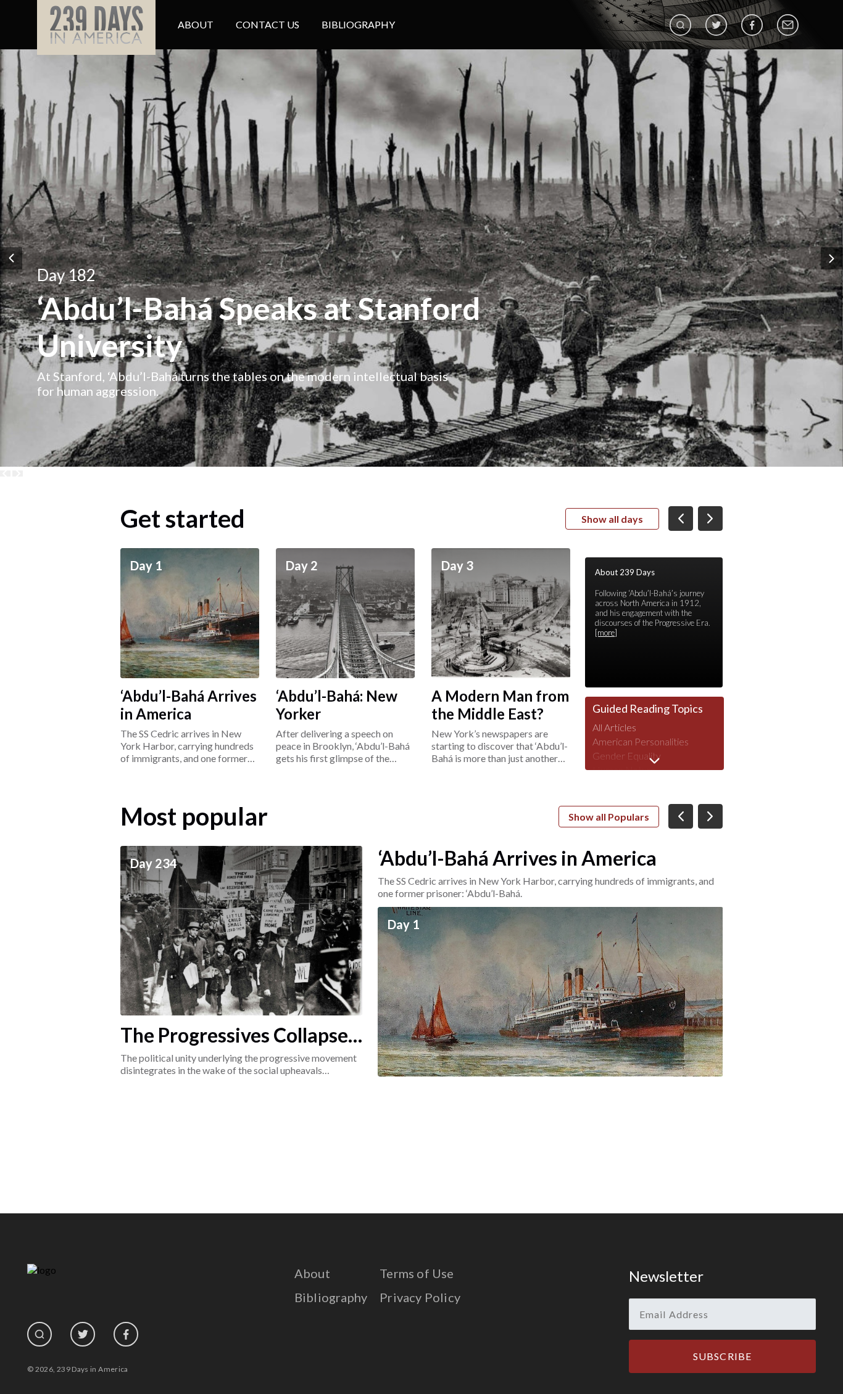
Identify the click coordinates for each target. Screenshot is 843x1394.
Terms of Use (417, 1273)
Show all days (612, 519)
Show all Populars (608, 816)
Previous (11, 258)
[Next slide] (17, 473)
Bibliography (358, 24)
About (196, 24)
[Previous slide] (5, 473)
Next (832, 258)
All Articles (614, 727)
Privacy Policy (420, 1297)
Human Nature (624, 770)
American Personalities (640, 741)
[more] (606, 633)
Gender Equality (626, 755)
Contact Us (267, 24)
